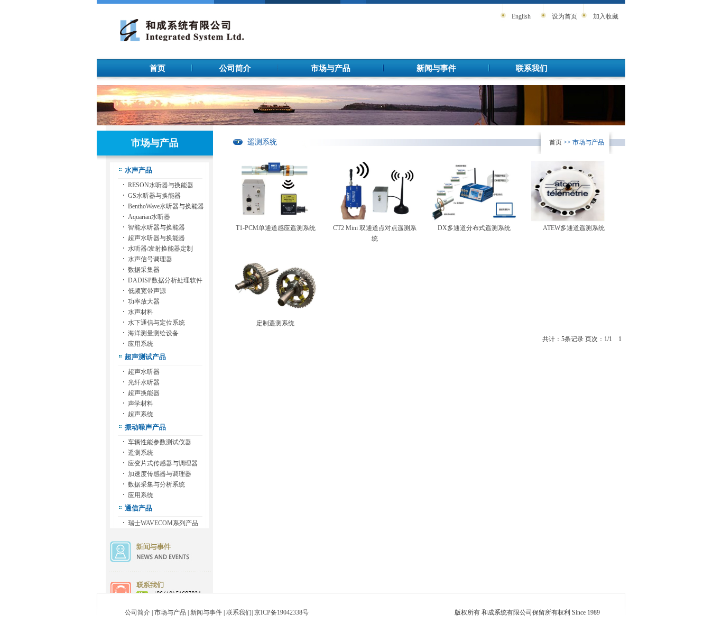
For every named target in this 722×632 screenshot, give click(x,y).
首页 (157, 68)
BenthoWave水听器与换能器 (166, 206)
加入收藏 (605, 16)
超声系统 (140, 414)
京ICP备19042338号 (281, 612)
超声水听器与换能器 (156, 238)
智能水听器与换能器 (156, 227)
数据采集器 (144, 269)
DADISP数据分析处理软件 (165, 280)
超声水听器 (144, 371)
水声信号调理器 (150, 259)
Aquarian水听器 (149, 217)
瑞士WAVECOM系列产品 (163, 523)
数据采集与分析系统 (156, 484)
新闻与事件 (436, 68)
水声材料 (140, 312)
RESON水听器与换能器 (160, 185)
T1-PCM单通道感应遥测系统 (276, 228)
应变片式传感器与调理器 (163, 463)
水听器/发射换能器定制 (160, 248)
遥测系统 (140, 452)
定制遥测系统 (275, 323)
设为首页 (564, 16)
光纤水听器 (144, 382)
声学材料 (140, 403)
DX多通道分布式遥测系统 (474, 228)
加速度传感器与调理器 (159, 474)
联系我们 (532, 68)
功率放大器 (144, 301)
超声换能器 (144, 393)
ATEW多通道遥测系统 (574, 228)
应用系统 (140, 343)
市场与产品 (330, 68)
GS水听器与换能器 (154, 195)
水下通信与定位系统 (156, 322)
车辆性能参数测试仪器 (159, 442)
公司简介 (235, 68)
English (521, 16)
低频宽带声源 (147, 291)
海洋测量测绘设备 (153, 333)
